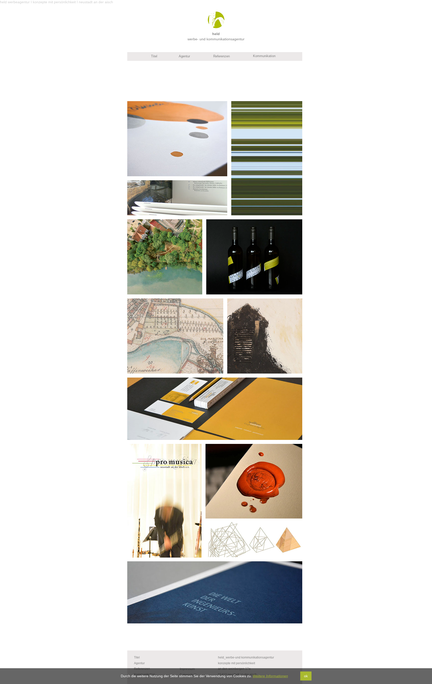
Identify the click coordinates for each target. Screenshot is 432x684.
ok (306, 676)
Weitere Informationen (270, 676)
